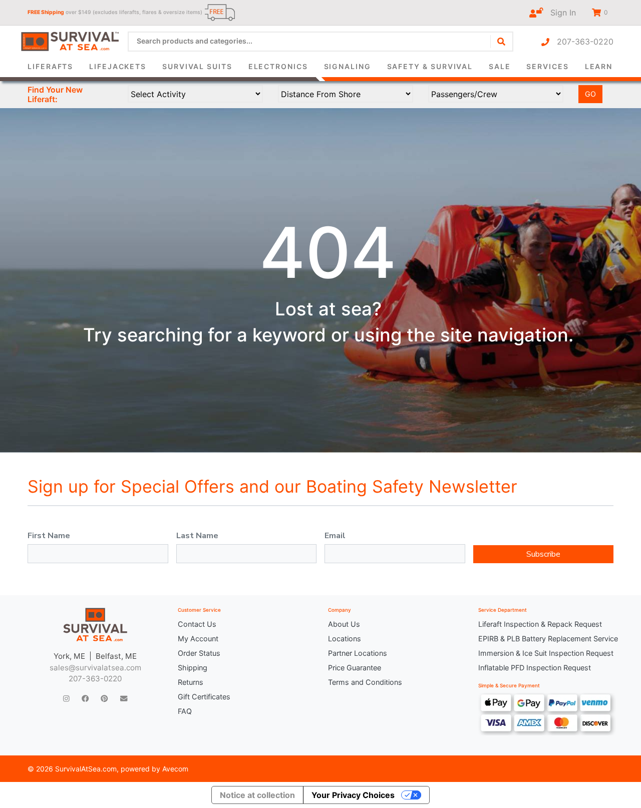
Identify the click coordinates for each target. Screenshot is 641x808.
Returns (190, 682)
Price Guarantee (354, 667)
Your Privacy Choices (353, 795)
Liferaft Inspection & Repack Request (540, 624)
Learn (599, 66)
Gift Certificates (204, 696)
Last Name (197, 535)
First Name (49, 535)
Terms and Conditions (365, 682)
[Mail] (123, 698)
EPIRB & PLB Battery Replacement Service (545, 638)
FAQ (185, 711)
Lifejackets (117, 66)
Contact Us (197, 624)
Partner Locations (357, 653)
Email (335, 535)
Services (547, 66)
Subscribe (543, 554)
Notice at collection (257, 795)
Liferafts (50, 66)
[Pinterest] (104, 698)
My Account (198, 638)
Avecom (175, 768)
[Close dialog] (458, 23)
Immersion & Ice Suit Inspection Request (545, 653)
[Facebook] (85, 698)
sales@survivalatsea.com (95, 667)
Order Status (199, 653)
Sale (500, 66)
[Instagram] (66, 698)
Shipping (192, 667)
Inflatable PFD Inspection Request (534, 667)
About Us (344, 624)
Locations (344, 638)
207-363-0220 (581, 42)
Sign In (559, 13)
